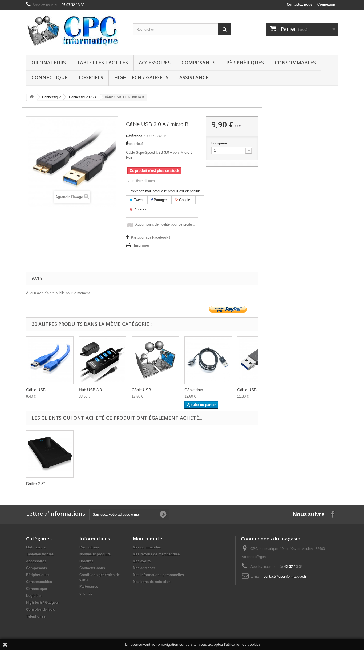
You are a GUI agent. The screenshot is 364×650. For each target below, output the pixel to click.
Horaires (86, 561)
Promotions (89, 547)
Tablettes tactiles (102, 62)
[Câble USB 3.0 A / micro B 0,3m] (50, 360)
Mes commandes (147, 547)
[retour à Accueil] (32, 97)
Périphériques (245, 62)
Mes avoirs (142, 561)
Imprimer (141, 245)
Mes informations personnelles (158, 575)
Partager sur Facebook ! (150, 237)
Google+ (185, 200)
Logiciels (91, 77)
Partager (160, 200)
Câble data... (195, 390)
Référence (134, 136)
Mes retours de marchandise (156, 554)
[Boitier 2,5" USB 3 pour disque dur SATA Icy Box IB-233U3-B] (50, 454)
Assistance (194, 77)
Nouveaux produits (95, 554)
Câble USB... (37, 390)
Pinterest (139, 209)
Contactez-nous (299, 4)
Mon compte (147, 538)
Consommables (295, 62)
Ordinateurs (48, 62)
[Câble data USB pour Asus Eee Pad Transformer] (208, 360)
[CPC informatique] (75, 31)
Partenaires (88, 587)
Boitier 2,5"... (37, 483)
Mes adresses (144, 568)
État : (130, 144)
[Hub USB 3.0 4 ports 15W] (102, 360)
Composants (198, 62)
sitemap (85, 593)
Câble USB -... (249, 390)
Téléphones (35, 616)
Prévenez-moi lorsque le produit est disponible (165, 191)
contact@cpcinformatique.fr (285, 576)
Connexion (326, 4)
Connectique (49, 77)
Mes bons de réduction (152, 582)
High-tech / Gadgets (141, 77)
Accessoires (155, 62)
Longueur (219, 143)
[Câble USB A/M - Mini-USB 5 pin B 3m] (155, 360)
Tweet (138, 200)
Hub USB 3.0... (92, 390)
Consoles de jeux (40, 609)
